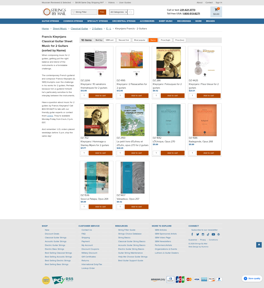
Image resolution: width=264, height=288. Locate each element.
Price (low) (179, 40)
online (50, 116)
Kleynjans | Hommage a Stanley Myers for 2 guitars (95, 143)
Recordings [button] (185, 21)
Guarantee (193, 240)
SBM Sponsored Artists (166, 234)
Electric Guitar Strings (55, 245)
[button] (216, 14)
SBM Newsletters (163, 241)
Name (153, 40)
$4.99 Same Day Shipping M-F (89, 3)
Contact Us (87, 230)
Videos (111, 3)
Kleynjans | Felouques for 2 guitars (167, 86)
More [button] (199, 21)
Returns (85, 261)
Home (45, 28)
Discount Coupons (90, 249)
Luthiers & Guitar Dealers (167, 253)
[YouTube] (213, 234)
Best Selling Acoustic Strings (58, 257)
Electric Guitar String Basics (131, 249)
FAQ (84, 234)
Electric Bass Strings (54, 249)
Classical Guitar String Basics (131, 241)
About (199, 3)
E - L (108, 28)
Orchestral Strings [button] (125, 21)
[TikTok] (208, 234)
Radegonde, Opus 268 (201, 141)
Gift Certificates (89, 257)
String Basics (124, 238)
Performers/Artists (163, 245)
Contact (209, 3)
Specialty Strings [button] (98, 21)
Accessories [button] (148, 21)
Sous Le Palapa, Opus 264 (94, 199)
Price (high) (165, 40)
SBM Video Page (163, 238)
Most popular (139, 40)
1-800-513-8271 (191, 14)
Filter (102, 12)
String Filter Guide (126, 230)
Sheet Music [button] (167, 21)
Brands (210, 21)
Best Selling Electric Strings (58, 261)
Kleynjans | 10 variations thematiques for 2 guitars (94, 86)
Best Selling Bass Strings (56, 264)
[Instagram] (203, 234)
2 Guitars (97, 28)
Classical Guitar (79, 28)
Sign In (219, 3)
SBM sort (110, 40)
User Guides (125, 3)
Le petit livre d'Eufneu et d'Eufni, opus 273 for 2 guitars (132, 143)
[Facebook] (192, 234)
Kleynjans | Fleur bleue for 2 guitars (204, 86)
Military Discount (89, 253)
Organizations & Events (166, 249)
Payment (86, 241)
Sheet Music (60, 28)
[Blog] (218, 234)
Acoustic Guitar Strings (55, 241)
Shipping (86, 238)
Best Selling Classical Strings (58, 253)
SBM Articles (161, 230)
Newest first (124, 40)
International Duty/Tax (92, 264)
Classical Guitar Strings (55, 238)
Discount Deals (52, 234)
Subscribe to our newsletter (204, 230)
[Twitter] (197, 234)
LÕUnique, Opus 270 (164, 141)
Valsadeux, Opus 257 (128, 199)
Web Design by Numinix (198, 247)
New (47, 230)
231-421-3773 (187, 10)
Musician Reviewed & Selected (56, 3)
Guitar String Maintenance (130, 253)
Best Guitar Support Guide (130, 261)
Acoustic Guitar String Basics (131, 245)
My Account (87, 245)
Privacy (203, 240)
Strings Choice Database (129, 234)
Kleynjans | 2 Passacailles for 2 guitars (132, 86)
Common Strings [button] (74, 21)
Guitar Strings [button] (51, 21)
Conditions (213, 240)
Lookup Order (88, 268)
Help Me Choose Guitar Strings (133, 257)
